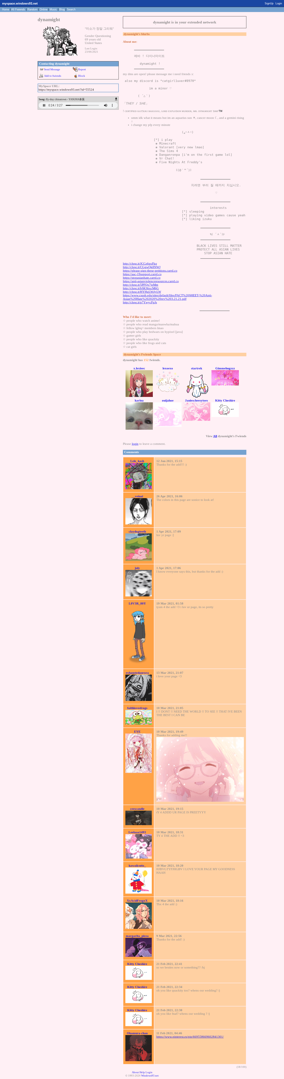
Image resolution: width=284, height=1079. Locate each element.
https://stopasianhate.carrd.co (142, 277)
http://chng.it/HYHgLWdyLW (142, 291)
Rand (32, 9)
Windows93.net (150, 1075)
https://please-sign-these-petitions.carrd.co (150, 270)
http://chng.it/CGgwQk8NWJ (142, 267)
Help (142, 1072)
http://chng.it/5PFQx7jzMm (140, 284)
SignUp (269, 3)
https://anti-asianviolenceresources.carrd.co (151, 281)
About (135, 1072)
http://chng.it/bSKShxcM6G (141, 288)
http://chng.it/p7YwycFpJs (140, 302)
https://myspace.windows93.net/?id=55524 (66, 89)
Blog (62, 9)
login (135, 443)
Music (53, 9)
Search (71, 9)
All (18, 9)
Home (5, 9)
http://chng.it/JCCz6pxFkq (140, 263)
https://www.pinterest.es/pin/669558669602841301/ (190, 1036)
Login (278, 3)
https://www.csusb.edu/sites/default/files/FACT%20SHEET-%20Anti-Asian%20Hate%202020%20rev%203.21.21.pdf (167, 297)
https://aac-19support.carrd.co (142, 274)
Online (43, 9)
